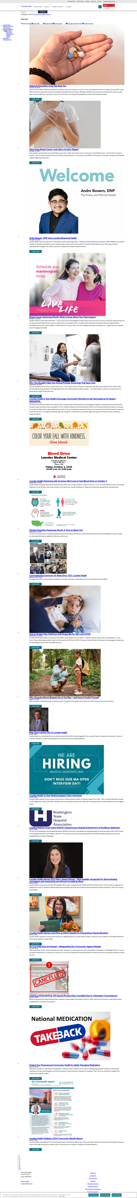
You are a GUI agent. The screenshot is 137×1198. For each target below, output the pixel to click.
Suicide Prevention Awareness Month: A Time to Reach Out (56, 530)
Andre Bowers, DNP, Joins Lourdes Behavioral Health (53, 238)
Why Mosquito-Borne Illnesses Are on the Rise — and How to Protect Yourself (64, 697)
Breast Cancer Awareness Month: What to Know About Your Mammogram (62, 317)
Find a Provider (38, 6)
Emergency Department (74, 23)
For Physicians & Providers (93, 1189)
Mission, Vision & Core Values (8, 27)
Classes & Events (88, 23)
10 (20, 1168)
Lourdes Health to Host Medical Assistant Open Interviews (55, 795)
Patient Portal (80, 1)
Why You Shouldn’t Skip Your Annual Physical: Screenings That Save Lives (62, 383)
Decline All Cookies (105, 1195)
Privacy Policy (25, 1181)
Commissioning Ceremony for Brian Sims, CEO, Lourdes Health (58, 575)
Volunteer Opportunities (7, 39)
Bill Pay (87, 1)
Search (42, 12)
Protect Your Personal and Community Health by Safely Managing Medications (64, 1065)
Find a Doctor (93, 1178)
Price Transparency (93, 1192)
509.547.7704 (71, 1)
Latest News (6, 25)
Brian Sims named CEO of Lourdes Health (48, 732)
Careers (100, 1)
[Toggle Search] (100, 6)
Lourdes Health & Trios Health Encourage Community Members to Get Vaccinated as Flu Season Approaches (72, 399)
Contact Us (93, 1175)
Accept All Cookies (117, 1195)
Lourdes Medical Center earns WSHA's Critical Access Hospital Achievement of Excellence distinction (74, 827)
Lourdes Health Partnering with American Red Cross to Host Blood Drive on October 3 (68, 481)
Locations (68, 6)
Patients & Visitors (58, 6)
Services (46, 6)
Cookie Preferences (93, 1195)
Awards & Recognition (10, 33)
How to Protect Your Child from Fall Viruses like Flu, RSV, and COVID (60, 634)
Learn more (35, 99)
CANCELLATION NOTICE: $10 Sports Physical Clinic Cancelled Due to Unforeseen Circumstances (73, 995)
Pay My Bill (36, 23)
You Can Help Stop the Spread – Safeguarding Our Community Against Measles (65, 946)
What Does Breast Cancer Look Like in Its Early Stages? (54, 149)
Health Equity (8, 36)
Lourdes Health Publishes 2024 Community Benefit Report (56, 1138)
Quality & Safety (8, 30)
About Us (93, 1)
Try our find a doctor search (42, 14)
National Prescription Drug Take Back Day (47, 86)
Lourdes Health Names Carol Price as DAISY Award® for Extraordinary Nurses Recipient (68, 933)
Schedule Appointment (109, 1)
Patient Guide (58, 23)
